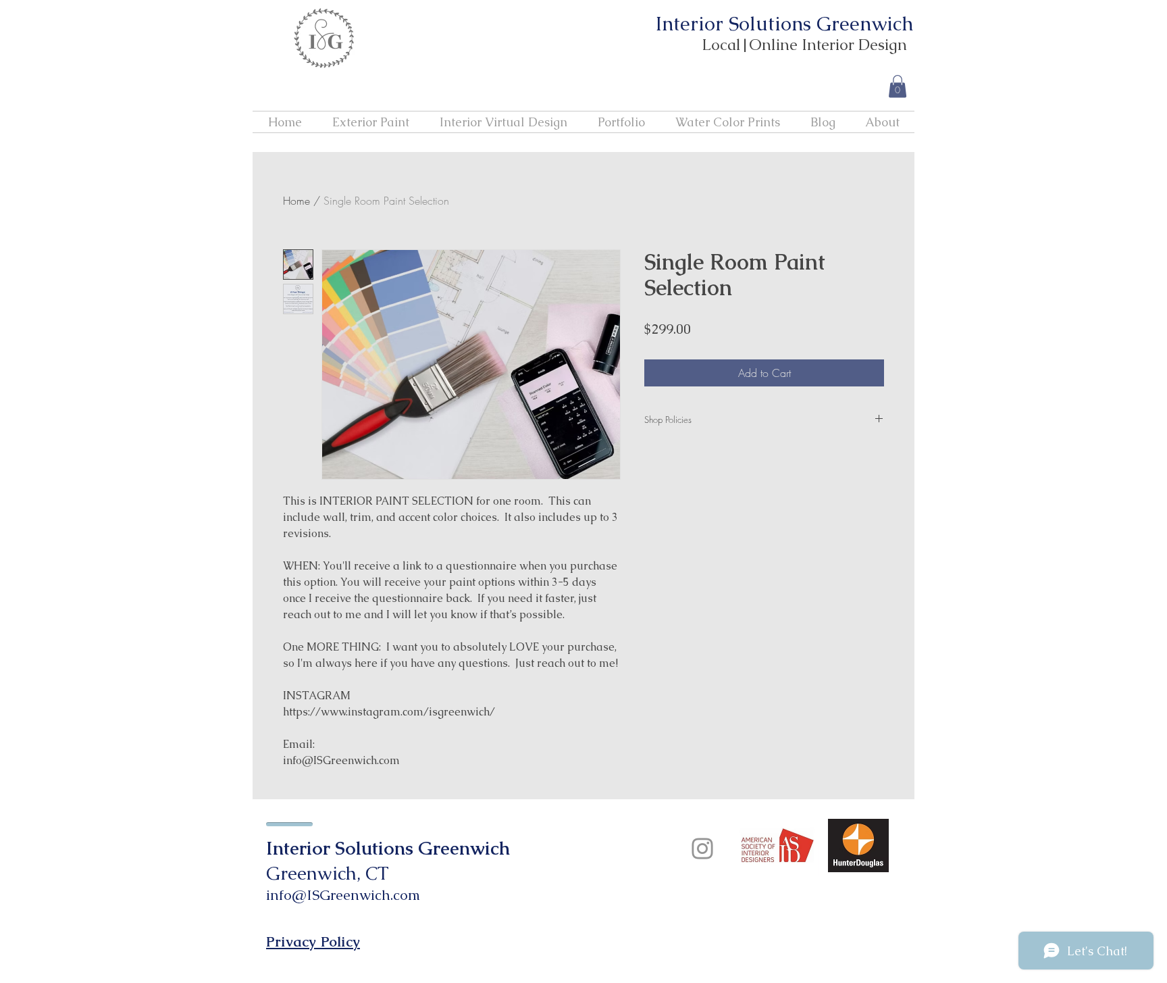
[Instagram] (702, 848)
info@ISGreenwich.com (343, 895)
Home (296, 200)
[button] (897, 86)
